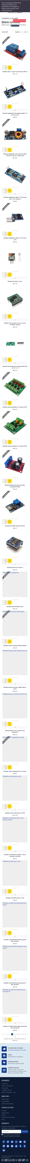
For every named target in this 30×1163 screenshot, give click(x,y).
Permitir (16, 1161)
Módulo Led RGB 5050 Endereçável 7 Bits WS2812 (15, 983)
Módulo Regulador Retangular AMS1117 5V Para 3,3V (15, 114)
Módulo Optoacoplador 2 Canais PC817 (15, 446)
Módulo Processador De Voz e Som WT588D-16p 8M (15, 324)
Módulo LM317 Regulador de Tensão (15, 771)
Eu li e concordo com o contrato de (11, 1135)
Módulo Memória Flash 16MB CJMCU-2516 (15, 688)
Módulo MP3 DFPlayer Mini (15, 606)
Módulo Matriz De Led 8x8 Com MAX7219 (15, 731)
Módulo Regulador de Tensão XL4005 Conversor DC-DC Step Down (14, 154)
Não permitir (23, 1161)
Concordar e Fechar (19, 21)
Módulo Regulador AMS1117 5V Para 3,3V (15, 238)
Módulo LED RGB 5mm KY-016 (15, 898)
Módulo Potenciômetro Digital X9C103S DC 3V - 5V (14, 367)
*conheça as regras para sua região (17, 1050)
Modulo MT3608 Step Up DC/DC (15, 526)
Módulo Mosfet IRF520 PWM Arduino (14, 645)
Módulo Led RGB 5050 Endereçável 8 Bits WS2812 (15, 940)
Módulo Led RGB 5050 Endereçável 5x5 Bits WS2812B (15, 1027)
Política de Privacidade (8, 18)
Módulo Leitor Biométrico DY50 (15, 813)
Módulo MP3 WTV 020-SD (15, 567)
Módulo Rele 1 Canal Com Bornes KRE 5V (15, 71)
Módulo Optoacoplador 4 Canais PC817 (15, 407)
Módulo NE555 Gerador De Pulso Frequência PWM (15, 486)
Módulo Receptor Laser (15, 281)
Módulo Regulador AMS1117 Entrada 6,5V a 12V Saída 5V (15, 198)
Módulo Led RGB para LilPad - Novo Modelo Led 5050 (15, 855)
